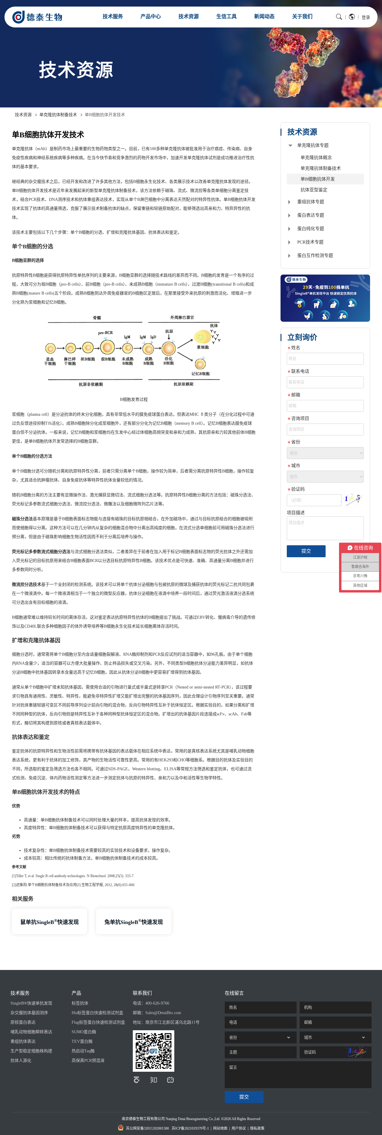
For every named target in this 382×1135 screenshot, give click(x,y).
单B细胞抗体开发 (318, 179)
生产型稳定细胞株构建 (31, 1051)
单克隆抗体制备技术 (58, 115)
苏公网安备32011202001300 (147, 1128)
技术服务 (113, 16)
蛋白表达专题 (310, 215)
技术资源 (188, 16)
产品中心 (151, 16)
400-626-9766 (157, 1003)
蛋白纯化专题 (310, 228)
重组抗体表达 (23, 1041)
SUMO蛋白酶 (84, 1032)
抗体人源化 (20, 1060)
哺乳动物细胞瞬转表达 (31, 1032)
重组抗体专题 (310, 201)
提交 (306, 551)
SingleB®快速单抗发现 (31, 1003)
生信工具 (226, 16)
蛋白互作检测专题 (315, 255)
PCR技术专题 (310, 242)
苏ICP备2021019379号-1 (190, 1128)
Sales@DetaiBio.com (163, 1013)
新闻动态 (264, 16)
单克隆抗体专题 (313, 145)
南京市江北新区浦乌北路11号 (172, 1022)
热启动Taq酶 (83, 1051)
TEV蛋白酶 (82, 1041)
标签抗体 (80, 1003)
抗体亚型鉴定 (314, 189)
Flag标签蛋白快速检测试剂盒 (98, 1022)
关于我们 (302, 16)
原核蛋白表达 (23, 1022)
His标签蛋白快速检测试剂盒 (97, 1013)
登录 (366, 17)
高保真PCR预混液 (88, 1060)
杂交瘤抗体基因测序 (29, 1013)
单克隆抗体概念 (316, 157)
